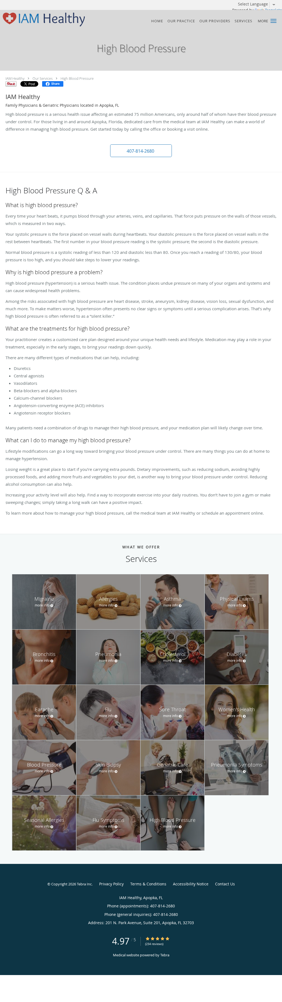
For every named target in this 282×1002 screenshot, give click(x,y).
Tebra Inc (84, 884)
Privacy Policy (111, 883)
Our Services (42, 78)
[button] (273, 21)
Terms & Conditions (148, 883)
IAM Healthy (15, 78)
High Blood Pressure (77, 78)
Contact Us (225, 883)
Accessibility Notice (190, 883)
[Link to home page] (42, 19)
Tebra (164, 954)
